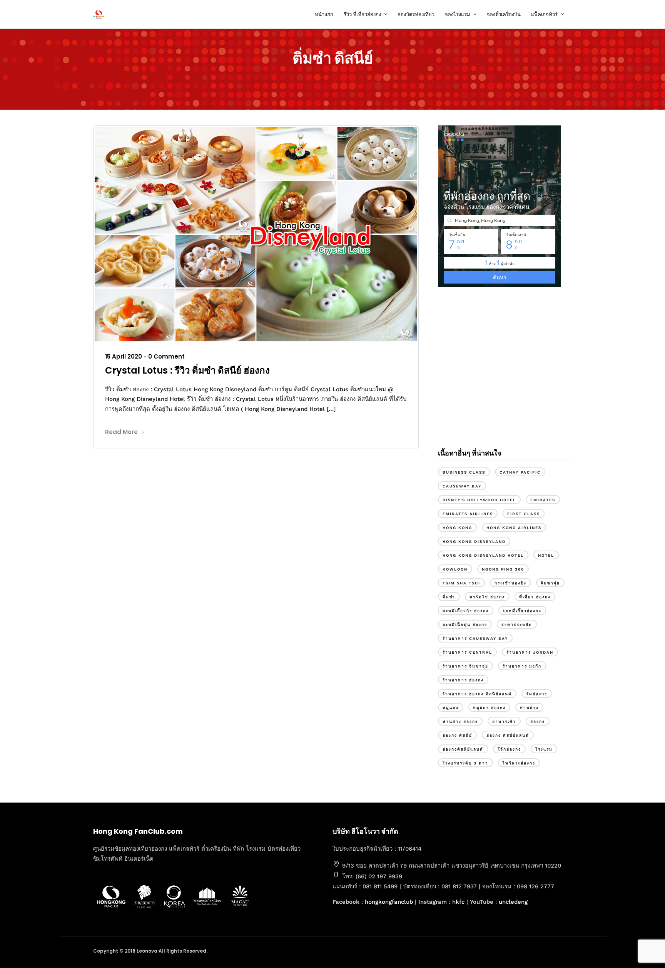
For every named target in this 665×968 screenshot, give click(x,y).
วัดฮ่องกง (536, 694)
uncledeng (513, 901)
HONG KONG (457, 528)
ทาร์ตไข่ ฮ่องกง (487, 597)
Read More (121, 432)
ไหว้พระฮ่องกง (519, 763)
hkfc (458, 901)
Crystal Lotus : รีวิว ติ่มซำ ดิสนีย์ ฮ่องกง (187, 370)
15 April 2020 (123, 356)
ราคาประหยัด (516, 625)
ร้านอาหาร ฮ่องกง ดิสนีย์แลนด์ (477, 694)
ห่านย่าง (529, 708)
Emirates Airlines (468, 514)
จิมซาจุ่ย (550, 583)
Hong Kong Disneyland (474, 541)
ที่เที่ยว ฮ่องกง (535, 597)
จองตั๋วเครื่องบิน (504, 14)
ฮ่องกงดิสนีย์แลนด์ (463, 749)
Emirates (542, 500)
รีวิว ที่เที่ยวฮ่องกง (362, 14)
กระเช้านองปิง (510, 583)
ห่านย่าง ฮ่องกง (460, 721)
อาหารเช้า (504, 721)
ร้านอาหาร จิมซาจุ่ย (465, 666)
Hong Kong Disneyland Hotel (483, 555)
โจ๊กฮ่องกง (509, 749)
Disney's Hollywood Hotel (479, 500)
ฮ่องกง (537, 721)
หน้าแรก (324, 14)
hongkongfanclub (389, 901)
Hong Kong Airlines (513, 528)
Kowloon (455, 569)
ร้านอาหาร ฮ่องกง (463, 680)
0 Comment (166, 356)
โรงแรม (544, 749)
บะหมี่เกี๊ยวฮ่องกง (522, 611)
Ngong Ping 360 (503, 569)
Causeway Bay (462, 486)
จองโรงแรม (457, 14)
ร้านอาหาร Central (467, 652)
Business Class (464, 472)
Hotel (546, 555)
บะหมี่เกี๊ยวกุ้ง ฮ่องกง (466, 611)
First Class (523, 514)
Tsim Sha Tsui (461, 583)
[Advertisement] (505, 376)
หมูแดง (451, 708)
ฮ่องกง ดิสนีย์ (457, 735)
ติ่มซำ (449, 597)
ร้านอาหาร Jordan (529, 652)
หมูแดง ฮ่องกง (489, 708)
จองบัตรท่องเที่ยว (416, 14)
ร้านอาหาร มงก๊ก (522, 666)
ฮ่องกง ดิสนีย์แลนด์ (507, 735)
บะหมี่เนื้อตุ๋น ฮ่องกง (465, 625)
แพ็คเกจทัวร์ (544, 14)
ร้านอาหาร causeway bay (475, 638)
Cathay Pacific (520, 472)
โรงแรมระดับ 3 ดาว (465, 763)
